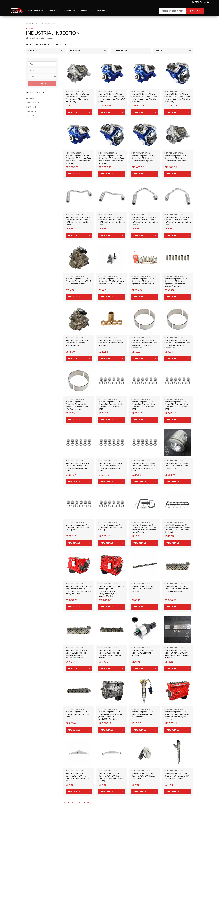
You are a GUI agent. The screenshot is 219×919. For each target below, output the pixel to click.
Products (30, 98)
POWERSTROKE (33, 103)
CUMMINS (31, 111)
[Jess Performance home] (16, 11)
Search (196, 10)
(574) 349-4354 (202, 2)
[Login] (207, 11)
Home (28, 23)
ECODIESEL (31, 116)
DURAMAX (31, 107)
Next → (87, 803)
